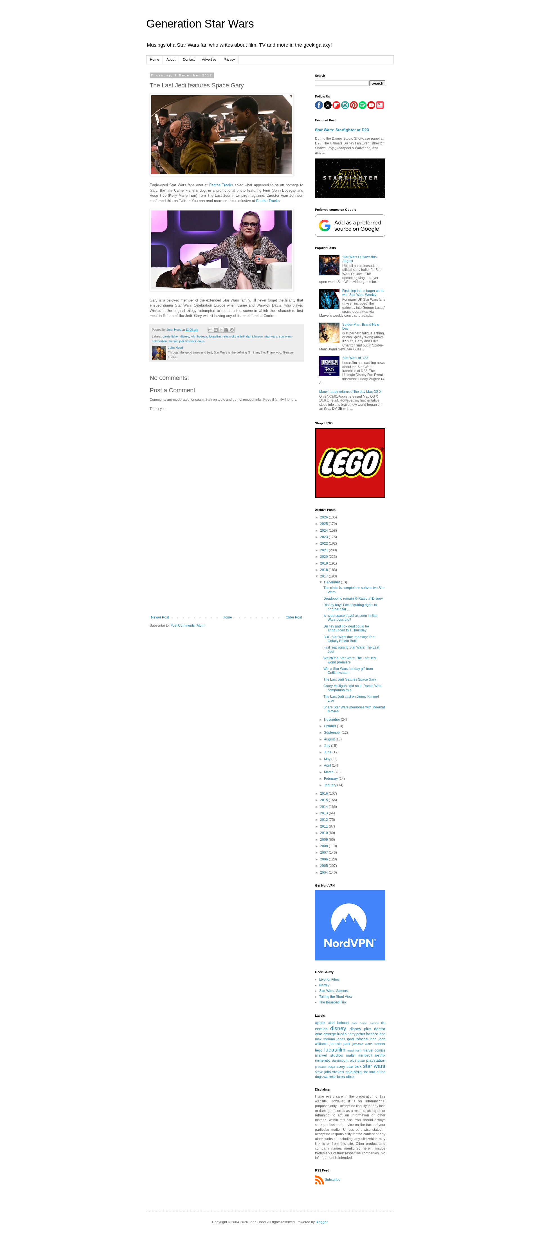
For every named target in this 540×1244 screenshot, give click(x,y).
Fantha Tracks (221, 185)
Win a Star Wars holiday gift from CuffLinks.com (348, 671)
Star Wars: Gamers (333, 991)
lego (319, 1050)
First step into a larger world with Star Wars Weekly (363, 293)
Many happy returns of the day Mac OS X (350, 392)
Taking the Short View (335, 997)
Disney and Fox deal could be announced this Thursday (346, 628)
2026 (324, 517)
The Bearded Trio (332, 1002)
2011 (324, 826)
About (171, 60)
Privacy (229, 60)
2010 (324, 833)
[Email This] (210, 330)
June (328, 752)
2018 (324, 570)
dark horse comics (365, 1023)
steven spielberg (347, 1071)
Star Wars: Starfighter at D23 (342, 130)
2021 (324, 550)
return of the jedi (233, 336)
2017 (324, 576)
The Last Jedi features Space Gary (349, 679)
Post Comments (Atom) (188, 625)
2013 (324, 813)
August (330, 739)
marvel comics (374, 1050)
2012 (324, 820)
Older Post (294, 617)
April (328, 765)
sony (341, 1066)
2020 (324, 557)
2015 (324, 800)
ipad (350, 1039)
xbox (350, 1076)
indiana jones (334, 1039)
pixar (361, 1060)
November (332, 720)
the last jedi (176, 341)
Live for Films (329, 980)
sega (331, 1067)
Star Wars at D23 (355, 358)
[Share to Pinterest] (232, 330)
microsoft (365, 1055)
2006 (324, 859)
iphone (362, 1039)
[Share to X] (221, 330)
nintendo (322, 1060)
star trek (353, 1066)
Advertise (209, 60)
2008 (324, 846)
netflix (380, 1055)
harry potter (356, 1034)
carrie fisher (171, 336)
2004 (324, 872)
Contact (189, 60)
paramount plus (344, 1060)
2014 (324, 807)
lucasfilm (215, 336)
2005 (324, 866)
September (333, 733)
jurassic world (362, 1044)
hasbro (372, 1034)
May (327, 759)
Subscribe (332, 1180)
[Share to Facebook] (226, 330)
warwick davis (195, 341)
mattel (351, 1055)
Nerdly (324, 985)
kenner (380, 1044)
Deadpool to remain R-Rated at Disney (353, 599)
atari (331, 1023)
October (330, 726)
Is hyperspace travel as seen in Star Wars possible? (350, 618)
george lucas (334, 1034)
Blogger (321, 1222)
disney (184, 336)
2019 (324, 563)
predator (321, 1066)
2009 (324, 840)
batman (343, 1023)
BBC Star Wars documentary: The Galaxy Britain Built (349, 639)
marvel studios (329, 1055)
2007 (324, 853)
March (329, 772)
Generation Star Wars (200, 23)
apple (320, 1022)
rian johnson (254, 336)
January (330, 785)
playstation (375, 1060)
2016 (324, 794)
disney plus (360, 1029)
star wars (270, 336)
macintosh (354, 1050)
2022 (324, 543)
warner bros (334, 1076)
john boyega (199, 336)
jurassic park (340, 1044)
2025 (324, 524)
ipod (373, 1039)
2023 (324, 537)
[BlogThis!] (216, 330)
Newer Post (160, 617)
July (327, 746)
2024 (324, 531)
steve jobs (323, 1072)
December (332, 582)
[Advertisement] (226, 573)
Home (154, 60)
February (331, 779)
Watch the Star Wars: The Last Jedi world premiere (350, 660)
